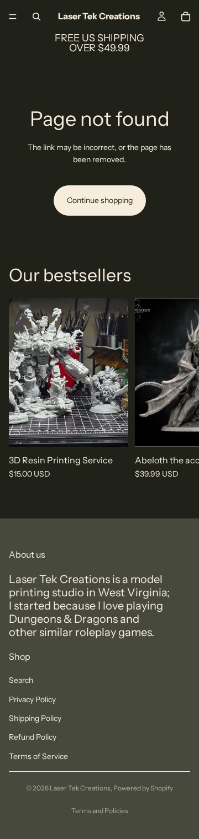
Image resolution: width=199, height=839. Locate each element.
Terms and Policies (99, 810)
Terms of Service (38, 756)
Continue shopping (100, 200)
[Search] (36, 16)
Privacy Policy (32, 699)
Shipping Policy (35, 718)
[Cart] (186, 16)
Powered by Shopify (143, 788)
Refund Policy (32, 737)
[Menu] (12, 16)
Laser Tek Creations (80, 788)
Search (21, 680)
